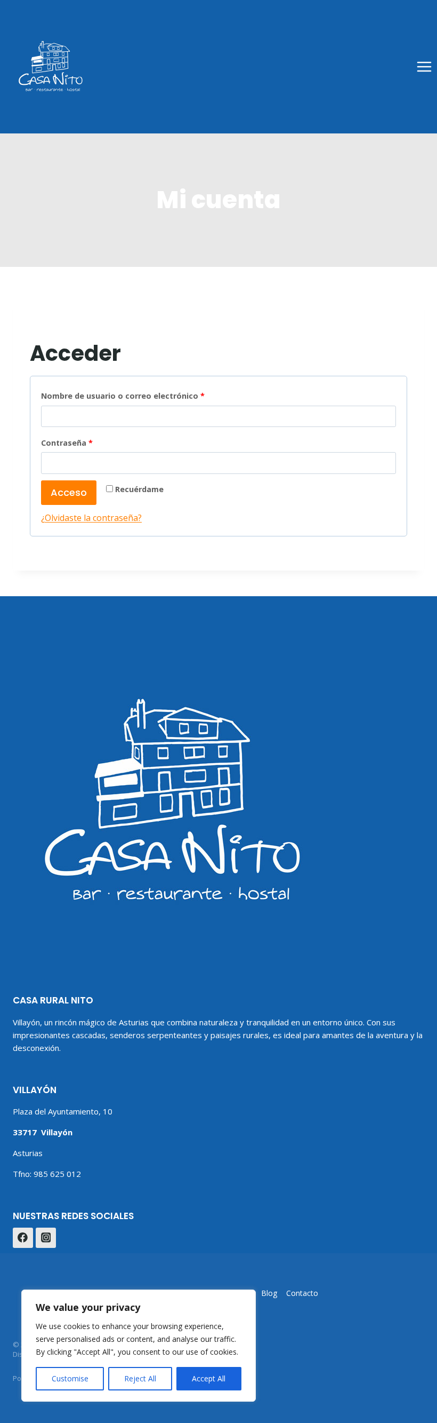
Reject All (140, 1378)
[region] (138, 1346)
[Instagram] (46, 1238)
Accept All (208, 1378)
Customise (70, 1378)
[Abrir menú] (424, 66)
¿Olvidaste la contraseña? (91, 518)
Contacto (302, 1293)
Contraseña (89, 442)
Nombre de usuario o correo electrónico (145, 395)
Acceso (69, 492)
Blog (269, 1293)
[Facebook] (23, 1238)
